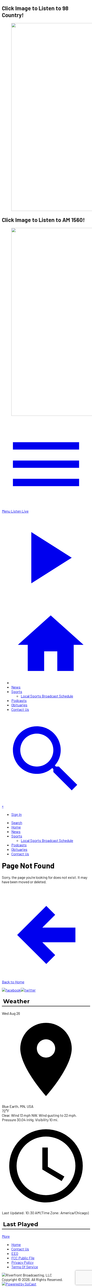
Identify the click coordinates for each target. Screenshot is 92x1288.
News (16, 687)
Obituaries (19, 705)
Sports (16, 691)
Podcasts (19, 700)
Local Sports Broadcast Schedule (47, 696)
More (6, 1236)
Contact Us (20, 709)
